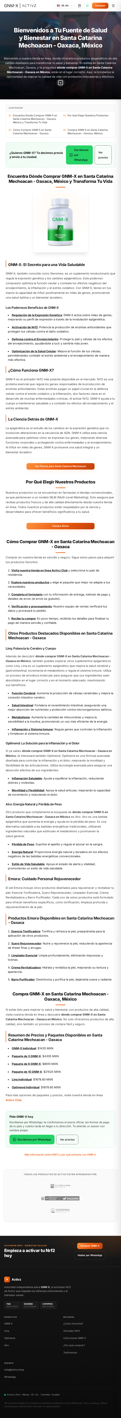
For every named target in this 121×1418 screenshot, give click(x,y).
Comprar (100, 5)
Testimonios (70, 1352)
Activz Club (60, 570)
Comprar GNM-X (89, 1245)
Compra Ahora (60, 525)
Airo (6, 1345)
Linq (6, 1330)
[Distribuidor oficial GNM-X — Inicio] (20, 5)
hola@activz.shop (14, 1369)
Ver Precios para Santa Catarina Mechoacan (60, 466)
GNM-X (8, 1323)
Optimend (9, 1338)
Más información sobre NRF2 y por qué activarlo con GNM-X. (61, 1154)
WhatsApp (10, 1376)
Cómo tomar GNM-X (74, 1338)
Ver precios (103, 155)
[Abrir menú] (113, 5)
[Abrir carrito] (79, 6)
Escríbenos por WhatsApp (81, 154)
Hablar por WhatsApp (90, 1255)
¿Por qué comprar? (74, 1345)
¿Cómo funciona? (73, 1323)
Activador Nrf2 (71, 1330)
